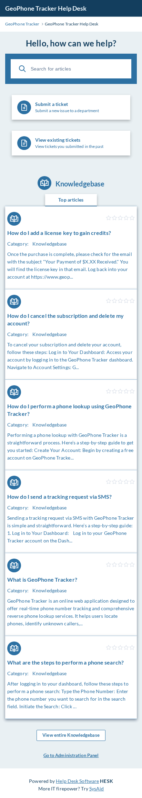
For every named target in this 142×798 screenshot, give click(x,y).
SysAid (96, 788)
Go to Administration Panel (71, 755)
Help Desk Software (77, 781)
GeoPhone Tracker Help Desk (46, 8)
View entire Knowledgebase (71, 735)
